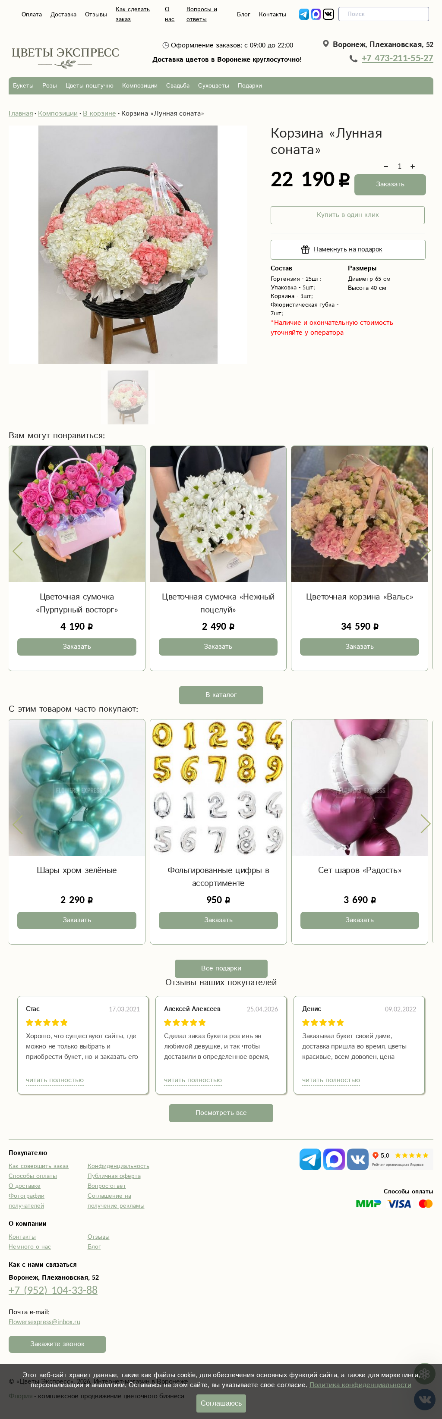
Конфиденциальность (118, 1166)
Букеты (23, 86)
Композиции (140, 86)
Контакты (272, 14)
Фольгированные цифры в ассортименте (76, 877)
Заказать (390, 184)
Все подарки (221, 968)
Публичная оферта (114, 1176)
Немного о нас (30, 1247)
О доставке (25, 1186)
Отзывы (96, 14)
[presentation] (17, 550)
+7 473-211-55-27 (397, 58)
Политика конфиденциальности (360, 1385)
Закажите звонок (57, 1344)
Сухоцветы (213, 86)
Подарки (250, 86)
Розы (49, 86)
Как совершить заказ (39, 1166)
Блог (243, 14)
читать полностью (55, 1080)
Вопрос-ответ (107, 1186)
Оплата (32, 14)
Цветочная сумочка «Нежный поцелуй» (218, 603)
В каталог (221, 695)
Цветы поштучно (90, 86)
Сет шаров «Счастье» (359, 870)
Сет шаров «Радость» (218, 870)
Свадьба (177, 86)
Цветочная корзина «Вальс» (360, 597)
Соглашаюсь (221, 1403)
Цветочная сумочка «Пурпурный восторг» (76, 603)
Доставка (63, 14)
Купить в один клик (348, 215)
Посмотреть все (221, 1113)
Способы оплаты (33, 1176)
